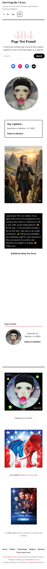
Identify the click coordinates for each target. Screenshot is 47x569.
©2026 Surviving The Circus (23, 253)
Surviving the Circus (13, 2)
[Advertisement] (23, 291)
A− (4, 14)
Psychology (22, 549)
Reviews (41, 549)
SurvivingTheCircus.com (12, 557)
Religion (32, 549)
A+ (8, 14)
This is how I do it (23, 552)
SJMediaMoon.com (31, 560)
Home (4, 549)
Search (39, 56)
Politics (12, 549)
